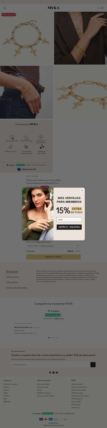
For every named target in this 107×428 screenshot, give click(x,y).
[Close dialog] (82, 190)
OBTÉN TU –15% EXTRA (69, 227)
